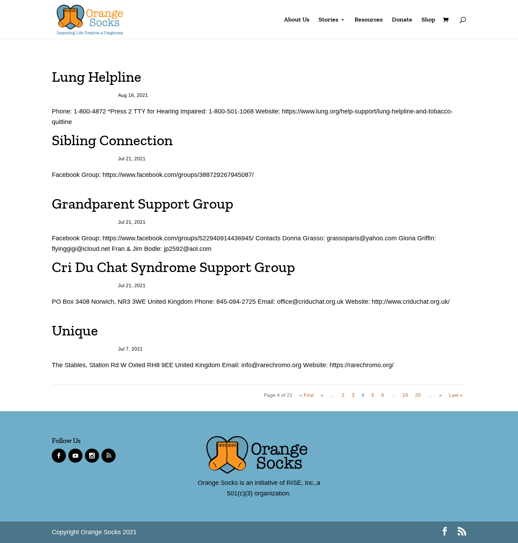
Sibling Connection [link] (112, 140)
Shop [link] (428, 20)
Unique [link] (75, 330)
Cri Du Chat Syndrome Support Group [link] (173, 267)
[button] (444, 532)
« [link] (322, 395)
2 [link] (343, 395)
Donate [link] (402, 20)
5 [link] (372, 395)
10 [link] (405, 395)
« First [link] (307, 395)
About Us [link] (296, 20)
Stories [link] (328, 20)
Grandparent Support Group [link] (142, 203)
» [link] (440, 395)
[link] (90, 19)
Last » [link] (456, 395)
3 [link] (353, 395)
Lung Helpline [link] (96, 77)
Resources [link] (368, 20)
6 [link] (382, 395)
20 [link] (418, 395)
